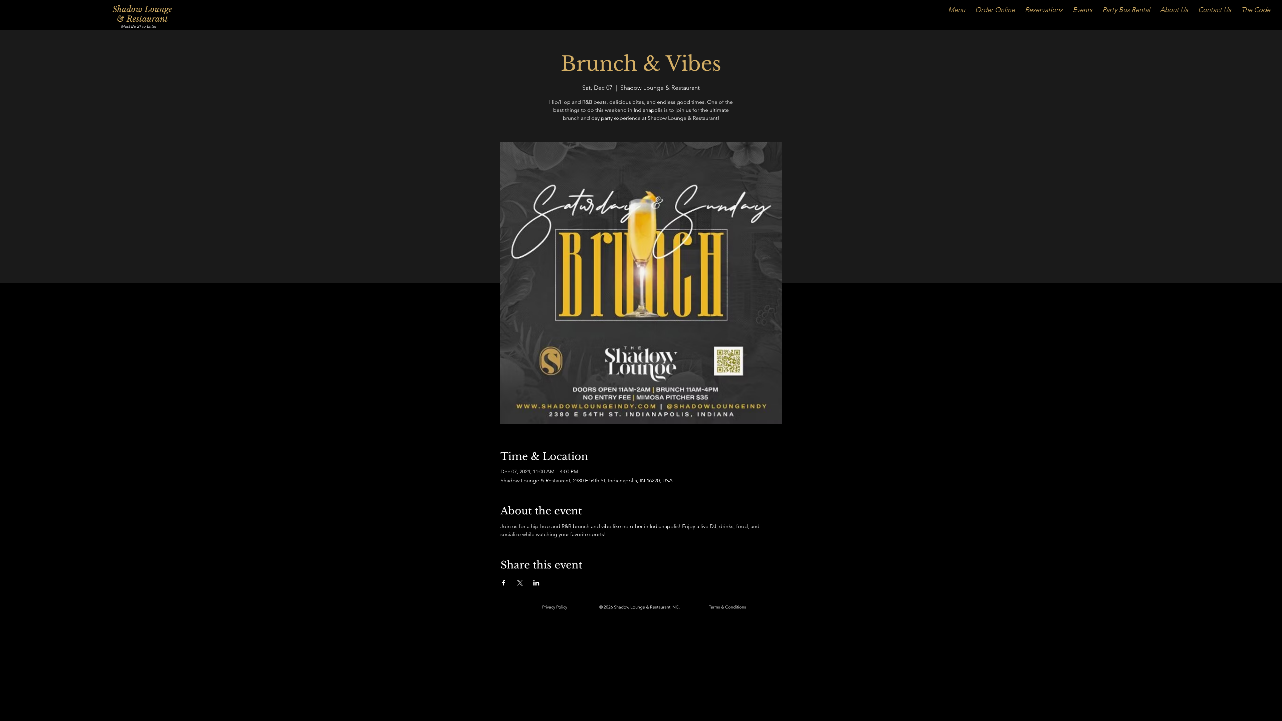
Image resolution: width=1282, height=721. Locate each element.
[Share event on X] (520, 582)
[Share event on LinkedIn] (536, 582)
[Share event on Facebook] (503, 582)
